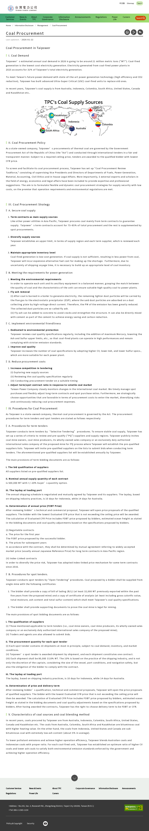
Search (139, 18)
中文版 (122, 3)
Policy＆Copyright (14, 823)
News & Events (23, 18)
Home (8, 25)
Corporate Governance (47, 18)
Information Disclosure (64, 18)
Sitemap (130, 3)
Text (139, 3)
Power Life (115, 18)
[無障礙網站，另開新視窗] (133, 807)
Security (30, 823)
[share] (134, 32)
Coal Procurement (59, 25)
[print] (127, 32)
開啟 (74, 778)
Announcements (83, 16)
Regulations (101, 16)
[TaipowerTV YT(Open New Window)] (45, 823)
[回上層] (140, 32)
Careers (126, 16)
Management (42, 25)
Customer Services (10, 18)
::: (4, 1)
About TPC (34, 18)
